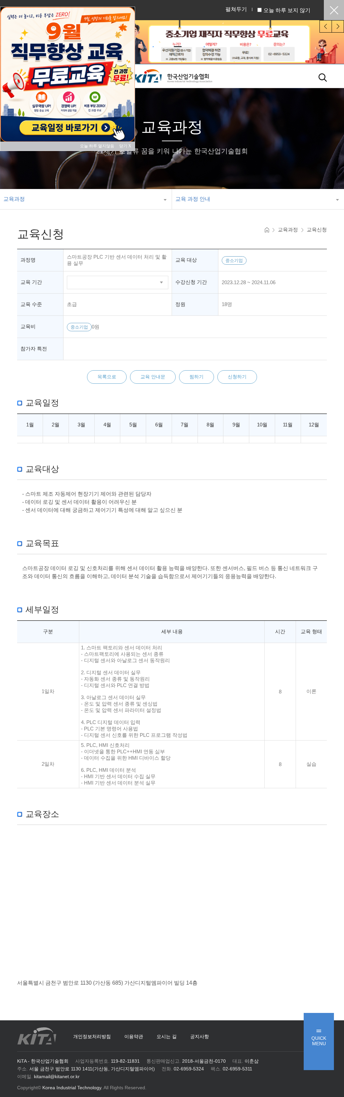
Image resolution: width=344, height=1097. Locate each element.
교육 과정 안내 (192, 199)
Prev (325, 26)
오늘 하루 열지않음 (99, 146)
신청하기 (237, 376)
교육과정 (14, 199)
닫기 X (125, 146)
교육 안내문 (152, 376)
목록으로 (106, 376)
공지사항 (199, 1036)
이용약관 (133, 1036)
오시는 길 (167, 1036)
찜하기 (196, 376)
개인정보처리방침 (92, 1036)
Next (338, 26)
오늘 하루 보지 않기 (286, 10)
